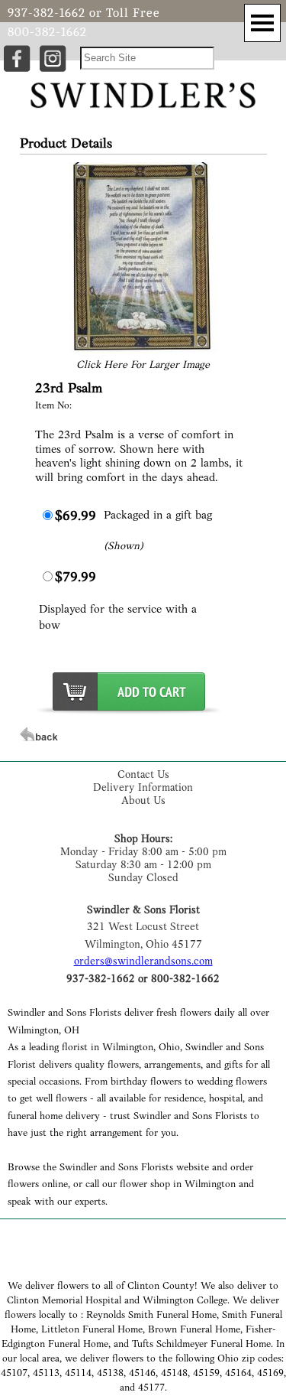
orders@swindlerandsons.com (143, 962)
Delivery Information (143, 788)
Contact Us (143, 775)
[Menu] (262, 23)
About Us (143, 801)
